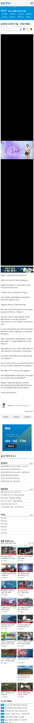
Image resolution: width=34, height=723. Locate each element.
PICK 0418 (4, 524)
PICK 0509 (4, 518)
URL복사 (16, 417)
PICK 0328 (4, 533)
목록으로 (5, 417)
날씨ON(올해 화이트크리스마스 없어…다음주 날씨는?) (15, 472)
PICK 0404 (4, 530)
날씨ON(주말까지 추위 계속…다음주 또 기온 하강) (14, 466)
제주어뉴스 (20, 17)
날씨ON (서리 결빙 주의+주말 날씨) (10, 478)
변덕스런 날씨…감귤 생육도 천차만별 (11, 498)
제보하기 (11, 446)
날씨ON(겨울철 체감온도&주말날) (10, 475)
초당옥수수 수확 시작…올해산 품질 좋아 (11, 501)
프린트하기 (27, 417)
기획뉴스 (28, 17)
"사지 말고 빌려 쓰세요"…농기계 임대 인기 (12, 507)
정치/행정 (5, 14)
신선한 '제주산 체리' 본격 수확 (9, 504)
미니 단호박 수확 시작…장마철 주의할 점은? (12, 495)
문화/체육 (28, 14)
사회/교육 (20, 14)
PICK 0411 (4, 527)
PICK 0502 (4, 521)
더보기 (31, 463)
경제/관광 (13, 14)
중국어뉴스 (13, 17)
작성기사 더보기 (29, 411)
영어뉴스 (4, 17)
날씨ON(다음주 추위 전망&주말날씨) (10, 469)
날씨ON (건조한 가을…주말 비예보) (10, 481)
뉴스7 (4, 10)
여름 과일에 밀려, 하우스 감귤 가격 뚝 (11, 492)
